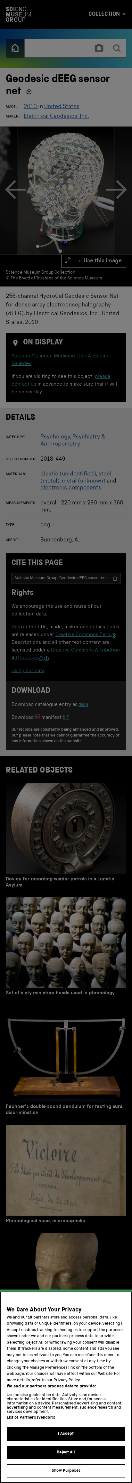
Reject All (66, 1452)
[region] (66, 1387)
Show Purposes (66, 1471)
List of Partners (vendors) (31, 1418)
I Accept (66, 1434)
